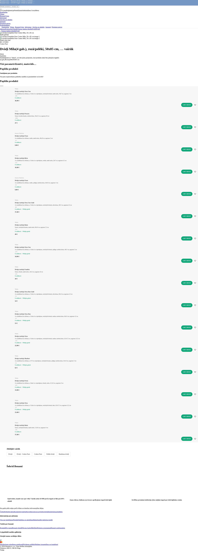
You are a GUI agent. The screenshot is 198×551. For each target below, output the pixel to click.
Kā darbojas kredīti (46, 520)
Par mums (9, 528)
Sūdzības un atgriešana (25, 520)
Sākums (2, 29)
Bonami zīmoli (17, 528)
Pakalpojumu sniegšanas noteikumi (11, 544)
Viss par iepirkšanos (6, 520)
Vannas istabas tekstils (25, 29)
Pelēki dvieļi (50, 454)
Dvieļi (38, 29)
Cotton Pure (38, 454)
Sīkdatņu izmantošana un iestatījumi (46, 544)
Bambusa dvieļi (64, 454)
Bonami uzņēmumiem (58, 528)
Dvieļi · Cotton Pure (23, 454)
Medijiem (34, 528)
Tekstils (15, 29)
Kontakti (3, 528)
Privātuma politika (29, 544)
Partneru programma (44, 528)
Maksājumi (36, 520)
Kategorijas (9, 29)
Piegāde (15, 520)
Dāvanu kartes (26, 528)
